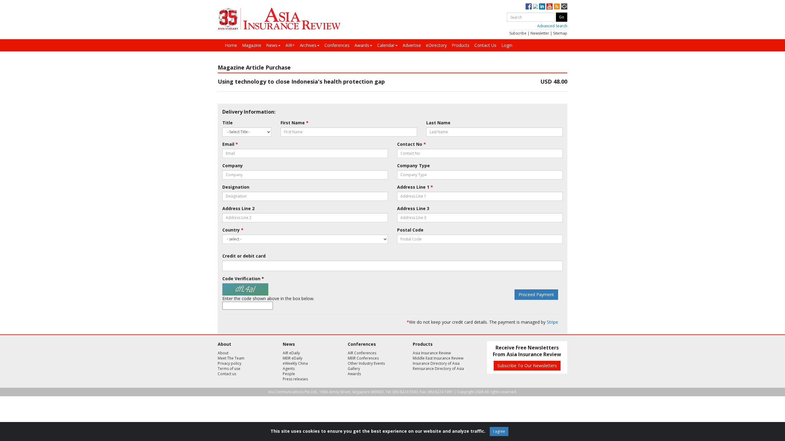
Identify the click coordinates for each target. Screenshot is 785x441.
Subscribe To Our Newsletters (527, 365)
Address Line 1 (415, 187)
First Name (294, 123)
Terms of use (229, 368)
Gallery (354, 368)
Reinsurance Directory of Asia (438, 368)
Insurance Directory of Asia (436, 363)
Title (227, 123)
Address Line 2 (238, 208)
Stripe (552, 322)
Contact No (411, 144)
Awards (361, 45)
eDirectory (436, 45)
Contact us (227, 373)
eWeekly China (295, 363)
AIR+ (290, 45)
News (272, 45)
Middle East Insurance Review (438, 358)
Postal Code (410, 230)
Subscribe (518, 33)
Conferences (337, 45)
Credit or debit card (244, 256)
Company (232, 165)
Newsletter (539, 33)
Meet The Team (231, 358)
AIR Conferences (362, 353)
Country (232, 230)
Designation (235, 187)
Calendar (386, 45)
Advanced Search (552, 25)
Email (230, 144)
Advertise (412, 45)
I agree (499, 431)
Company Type (413, 165)
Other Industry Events (366, 363)
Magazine (251, 45)
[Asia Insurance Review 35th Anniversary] (279, 19)
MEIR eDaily (292, 358)
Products (460, 45)
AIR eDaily (291, 353)
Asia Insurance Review (432, 353)
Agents (289, 368)
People (289, 373)
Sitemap (560, 33)
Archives (308, 45)
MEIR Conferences (363, 358)
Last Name (438, 123)
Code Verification (243, 278)
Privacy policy (229, 363)
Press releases (295, 379)
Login (506, 45)
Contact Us (485, 45)
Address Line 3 (413, 208)
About (223, 353)
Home (231, 45)
